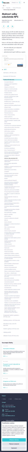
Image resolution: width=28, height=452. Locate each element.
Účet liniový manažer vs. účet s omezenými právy (11, 176)
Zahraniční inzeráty (8, 236)
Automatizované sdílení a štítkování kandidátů (12, 156)
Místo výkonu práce (8, 249)
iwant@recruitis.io (10, 415)
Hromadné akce (7, 287)
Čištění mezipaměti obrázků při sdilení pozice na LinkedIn (12, 200)
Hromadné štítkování (8, 82)
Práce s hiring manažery (9, 114)
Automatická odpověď (9, 282)
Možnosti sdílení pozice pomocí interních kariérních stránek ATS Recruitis (11, 293)
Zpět (5, 69)
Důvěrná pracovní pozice (9, 246)
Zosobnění (6, 171)
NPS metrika (7, 229)
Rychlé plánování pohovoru (10, 129)
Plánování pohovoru (8, 113)
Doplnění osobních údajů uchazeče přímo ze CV (11, 142)
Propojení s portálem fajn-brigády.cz (12, 295)
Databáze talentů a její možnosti (11, 173)
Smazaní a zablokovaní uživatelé (11, 218)
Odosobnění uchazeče (9, 278)
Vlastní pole (6, 248)
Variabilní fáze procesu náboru (11, 138)
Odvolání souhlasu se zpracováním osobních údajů (11, 298)
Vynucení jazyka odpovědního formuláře (10, 164)
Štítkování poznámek (8, 265)
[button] (24, 2)
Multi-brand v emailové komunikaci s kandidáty (12, 224)
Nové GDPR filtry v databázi (10, 212)
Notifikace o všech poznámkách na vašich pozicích (11, 135)
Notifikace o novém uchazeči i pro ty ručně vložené (12, 145)
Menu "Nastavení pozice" (9, 150)
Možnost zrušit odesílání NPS (10, 267)
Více (4, 356)
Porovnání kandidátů (8, 133)
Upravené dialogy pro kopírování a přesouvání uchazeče (11, 203)
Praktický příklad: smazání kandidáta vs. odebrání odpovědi (12, 233)
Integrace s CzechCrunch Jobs (10, 89)
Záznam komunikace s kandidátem (11, 109)
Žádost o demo (18, 399)
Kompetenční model (8, 99)
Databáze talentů (8, 92)
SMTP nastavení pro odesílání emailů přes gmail (12, 275)
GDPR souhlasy (7, 216)
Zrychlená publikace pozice (10, 269)
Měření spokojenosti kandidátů (11, 111)
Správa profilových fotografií (10, 180)
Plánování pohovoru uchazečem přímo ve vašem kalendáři (12, 258)
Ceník (10, 399)
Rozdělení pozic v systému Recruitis (12, 101)
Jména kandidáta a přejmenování (11, 263)
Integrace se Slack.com (9, 87)
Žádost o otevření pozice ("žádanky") (12, 271)
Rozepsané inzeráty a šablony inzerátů (12, 283)
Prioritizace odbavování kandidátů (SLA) (11, 207)
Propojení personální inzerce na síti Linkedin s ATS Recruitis (12, 187)
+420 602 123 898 (10, 411)
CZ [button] (3, 5)
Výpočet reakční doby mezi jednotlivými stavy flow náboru (10, 311)
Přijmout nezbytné (14, 444)
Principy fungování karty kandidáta (11, 191)
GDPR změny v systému (9, 131)
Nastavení (14, 448)
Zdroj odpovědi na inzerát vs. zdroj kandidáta (11, 261)
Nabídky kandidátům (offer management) (10, 241)
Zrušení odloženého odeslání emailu (12, 289)
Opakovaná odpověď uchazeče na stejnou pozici (11, 161)
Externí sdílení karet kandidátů (10, 140)
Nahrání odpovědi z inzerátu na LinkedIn (11, 197)
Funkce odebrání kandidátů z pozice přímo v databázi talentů (12, 308)
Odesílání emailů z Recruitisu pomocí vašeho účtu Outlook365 (12, 305)
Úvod (3, 8)
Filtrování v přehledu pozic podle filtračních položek (11, 97)
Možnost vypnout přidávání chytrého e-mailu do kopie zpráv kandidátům (12, 152)
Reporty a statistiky (8, 214)
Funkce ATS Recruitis (17, 8)
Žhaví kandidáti (7, 123)
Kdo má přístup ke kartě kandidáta (11, 280)
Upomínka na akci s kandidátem (11, 301)
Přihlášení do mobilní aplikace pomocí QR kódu (12, 238)
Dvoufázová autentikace (9, 148)
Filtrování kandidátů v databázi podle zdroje (12, 121)
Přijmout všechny (14, 440)
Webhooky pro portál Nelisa (10, 169)
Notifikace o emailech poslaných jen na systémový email (12, 167)
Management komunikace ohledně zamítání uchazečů (11, 210)
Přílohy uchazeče (8, 244)
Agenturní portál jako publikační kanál (12, 105)
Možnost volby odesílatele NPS (11, 158)
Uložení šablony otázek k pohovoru (11, 255)
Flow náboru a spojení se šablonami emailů (12, 194)
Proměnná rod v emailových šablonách (12, 125)
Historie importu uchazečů (10, 231)
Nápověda (8, 8)
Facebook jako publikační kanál (11, 94)
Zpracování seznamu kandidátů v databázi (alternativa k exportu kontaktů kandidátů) (11, 183)
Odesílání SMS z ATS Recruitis (10, 285)
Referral (6, 220)
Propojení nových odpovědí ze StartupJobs (10, 84)
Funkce (4, 399)
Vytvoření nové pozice (9, 103)
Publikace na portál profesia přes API (12, 302)
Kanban (6, 178)
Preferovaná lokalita (8, 251)
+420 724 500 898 (10, 407)
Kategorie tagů (7, 107)
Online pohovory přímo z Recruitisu (11, 127)
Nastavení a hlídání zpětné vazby (11, 118)
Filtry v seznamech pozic (9, 227)
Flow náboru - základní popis (10, 273)
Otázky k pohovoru (8, 116)
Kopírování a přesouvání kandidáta (11, 190)
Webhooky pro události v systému (11, 253)
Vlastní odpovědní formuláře (10, 91)
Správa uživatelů (8, 222)
